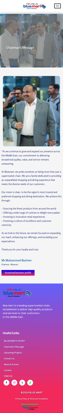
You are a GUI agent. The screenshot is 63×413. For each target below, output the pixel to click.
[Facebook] (6, 383)
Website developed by (29, 404)
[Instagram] (14, 383)
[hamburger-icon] (57, 6)
